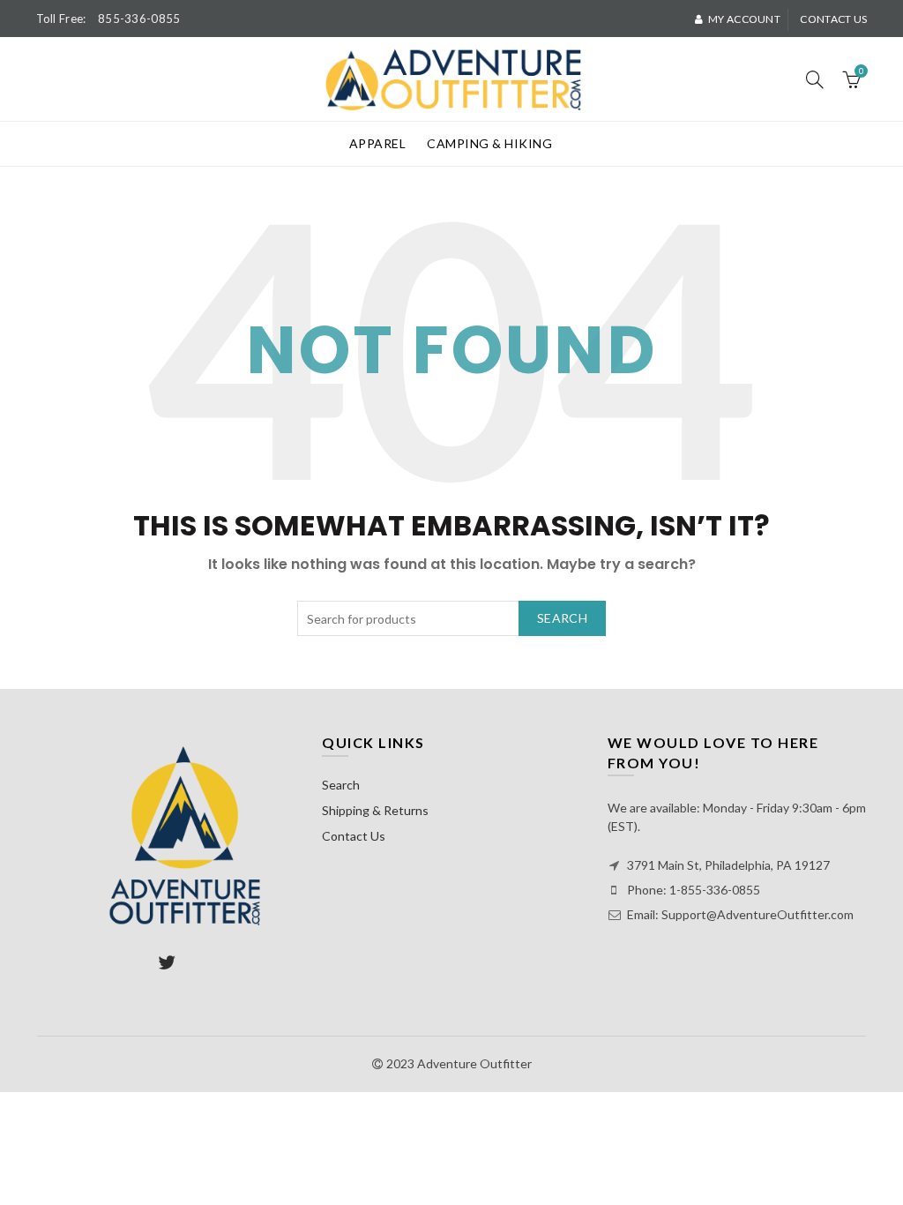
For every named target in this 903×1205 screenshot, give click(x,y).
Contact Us (353, 835)
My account (744, 19)
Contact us (833, 19)
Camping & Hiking (489, 143)
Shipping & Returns (375, 810)
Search (562, 617)
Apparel (378, 143)
